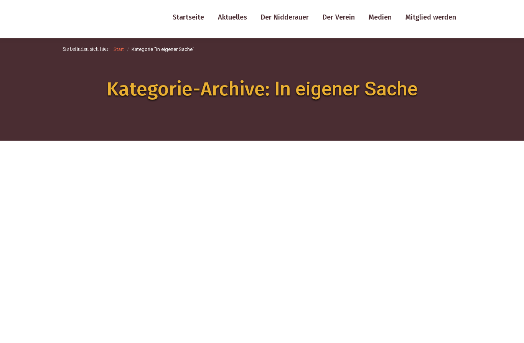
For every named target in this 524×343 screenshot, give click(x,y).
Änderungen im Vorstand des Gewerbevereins (193, 270)
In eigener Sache (93, 282)
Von (154, 282)
